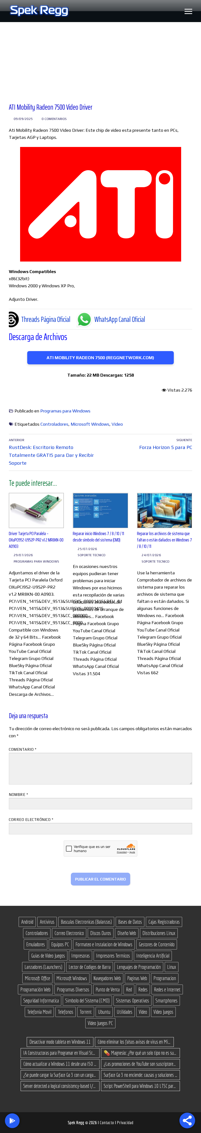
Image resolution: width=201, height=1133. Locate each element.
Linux (171, 967)
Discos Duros (100, 933)
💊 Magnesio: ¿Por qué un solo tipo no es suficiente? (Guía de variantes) (140, 1053)
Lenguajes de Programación (139, 967)
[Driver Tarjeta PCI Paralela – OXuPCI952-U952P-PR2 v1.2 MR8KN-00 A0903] (36, 510)
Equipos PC (60, 944)
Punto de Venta (108, 989)
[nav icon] (188, 11)
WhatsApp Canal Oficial (94, 319)
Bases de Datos (130, 922)
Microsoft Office (37, 978)
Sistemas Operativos (132, 1000)
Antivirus (47, 922)
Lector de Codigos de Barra (90, 967)
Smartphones (166, 1000)
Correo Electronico (69, 933)
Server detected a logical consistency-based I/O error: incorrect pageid (60, 1086)
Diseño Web (126, 933)
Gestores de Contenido (157, 944)
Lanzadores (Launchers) (43, 967)
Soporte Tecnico (91, 555)
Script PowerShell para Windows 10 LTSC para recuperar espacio (140, 1086)
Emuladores (35, 944)
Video (117, 424)
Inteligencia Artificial (152, 956)
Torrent (86, 1012)
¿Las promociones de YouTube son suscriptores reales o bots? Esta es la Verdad (140, 1064)
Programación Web (35, 989)
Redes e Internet (167, 989)
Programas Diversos (73, 989)
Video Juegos (163, 1012)
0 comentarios (54, 119)
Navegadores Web (107, 978)
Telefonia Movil (39, 1012)
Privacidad (125, 1122)
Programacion (164, 978)
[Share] (187, 1120)
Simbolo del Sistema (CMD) (87, 1000)
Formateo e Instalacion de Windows (103, 944)
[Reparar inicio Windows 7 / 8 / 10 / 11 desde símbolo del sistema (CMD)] (100, 510)
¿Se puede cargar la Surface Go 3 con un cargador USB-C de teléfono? (60, 1075)
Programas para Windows (65, 410)
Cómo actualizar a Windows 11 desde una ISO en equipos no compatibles (60, 1064)
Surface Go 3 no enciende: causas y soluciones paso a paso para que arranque (140, 1075)
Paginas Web (137, 978)
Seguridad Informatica (41, 1000)
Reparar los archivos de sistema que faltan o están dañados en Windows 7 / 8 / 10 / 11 (164, 540)
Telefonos (65, 1012)
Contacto (107, 1122)
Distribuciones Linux (158, 933)
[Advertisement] (100, 59)
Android (27, 922)
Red (129, 989)
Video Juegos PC (100, 1023)
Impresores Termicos (113, 956)
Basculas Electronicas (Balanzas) (86, 922)
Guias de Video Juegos (48, 956)
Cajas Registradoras (164, 922)
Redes (143, 989)
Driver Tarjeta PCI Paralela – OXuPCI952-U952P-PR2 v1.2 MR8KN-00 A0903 (36, 540)
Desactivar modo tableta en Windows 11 (60, 1042)
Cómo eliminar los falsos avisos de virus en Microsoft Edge (134, 1042)
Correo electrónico (31, 819)
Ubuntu (104, 1012)
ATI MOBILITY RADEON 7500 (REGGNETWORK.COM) (100, 357)
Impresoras (80, 956)
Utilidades (124, 1012)
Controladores (54, 424)
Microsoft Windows (90, 424)
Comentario (22, 749)
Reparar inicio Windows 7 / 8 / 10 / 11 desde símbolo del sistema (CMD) (98, 537)
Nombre (18, 794)
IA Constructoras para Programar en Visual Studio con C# (60, 1053)
